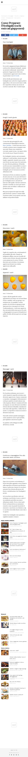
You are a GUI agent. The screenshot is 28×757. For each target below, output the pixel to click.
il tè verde (16, 76)
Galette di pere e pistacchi (16, 694)
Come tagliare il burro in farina (17, 568)
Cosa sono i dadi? (14, 650)
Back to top (14, 750)
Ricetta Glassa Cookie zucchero (18, 623)
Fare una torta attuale (15, 555)
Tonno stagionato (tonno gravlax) (18, 641)
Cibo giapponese (9, 17)
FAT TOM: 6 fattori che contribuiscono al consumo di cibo (17, 531)
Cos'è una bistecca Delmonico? (18, 549)
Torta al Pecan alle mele (16, 635)
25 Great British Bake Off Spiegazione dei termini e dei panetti (17, 618)
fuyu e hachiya (7, 145)
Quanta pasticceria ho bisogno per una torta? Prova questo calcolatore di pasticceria (17, 544)
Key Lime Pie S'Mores (15, 681)
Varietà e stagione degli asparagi (18, 668)
